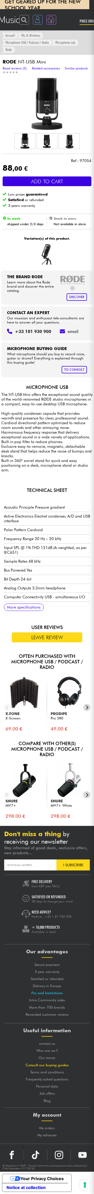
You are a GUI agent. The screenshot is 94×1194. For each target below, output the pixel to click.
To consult (74, 370)
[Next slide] (86, 707)
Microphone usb (65, 42)
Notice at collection (26, 1187)
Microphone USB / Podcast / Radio (27, 42)
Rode (8, 49)
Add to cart (47, 181)
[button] (24, 141)
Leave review (47, 637)
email (73, 331)
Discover (76, 297)
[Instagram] (58, 1155)
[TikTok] (35, 1155)
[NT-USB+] (46, 254)
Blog (47, 1101)
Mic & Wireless (30, 35)
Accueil (10, 35)
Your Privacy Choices (42, 1178)
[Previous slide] (7, 707)
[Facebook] (12, 1155)
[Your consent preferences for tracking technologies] (85, 1185)
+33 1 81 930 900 (58, 916)
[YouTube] (82, 1155)
